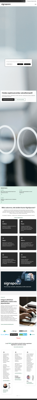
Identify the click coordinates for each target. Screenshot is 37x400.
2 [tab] (18, 395)
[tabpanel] (7, 372)
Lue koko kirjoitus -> (6, 380)
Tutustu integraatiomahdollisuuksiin (7, 324)
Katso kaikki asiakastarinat (18, 346)
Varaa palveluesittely (20, 99)
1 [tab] (17, 395)
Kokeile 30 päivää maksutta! (8, 99)
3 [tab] (19, 395)
